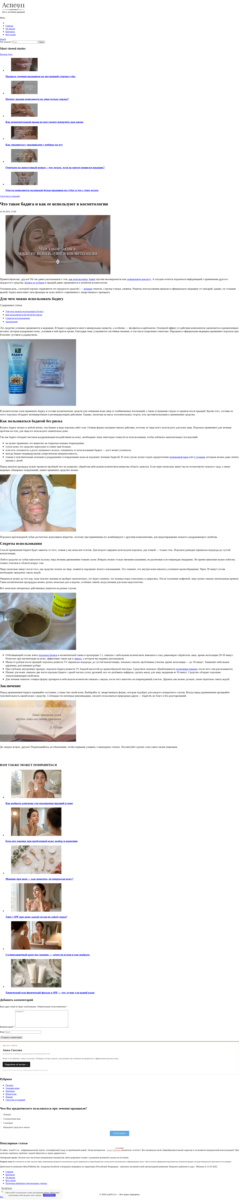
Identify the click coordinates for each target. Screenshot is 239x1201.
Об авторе (10, 28)
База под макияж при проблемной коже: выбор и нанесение (42, 841)
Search (3, 39)
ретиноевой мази (179, 457)
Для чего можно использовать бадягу (25, 311)
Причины (10, 1091)
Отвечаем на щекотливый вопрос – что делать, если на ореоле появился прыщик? (55, 167)
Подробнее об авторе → (16, 1064)
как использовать (78, 279)
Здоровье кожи (13, 1088)
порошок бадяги (48, 655)
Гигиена (9, 1085)
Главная (9, 25)
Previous (4, 54)
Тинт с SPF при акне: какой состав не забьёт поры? (36, 917)
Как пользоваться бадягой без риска (24, 314)
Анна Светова (113, 1150)
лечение (87, 288)
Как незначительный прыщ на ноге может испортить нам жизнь (44, 122)
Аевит (92, 279)
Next (10, 54)
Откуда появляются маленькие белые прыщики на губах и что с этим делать (52, 190)
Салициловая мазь (12, 1118)
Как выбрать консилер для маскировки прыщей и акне (39, 803)
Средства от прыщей (15, 1099)
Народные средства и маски (16, 1127)
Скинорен (8, 1122)
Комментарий (7, 1026)
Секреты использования (18, 318)
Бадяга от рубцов (34, 282)
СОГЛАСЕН (49, 1195)
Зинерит (7, 1114)
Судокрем (199, 457)
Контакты (10, 31)
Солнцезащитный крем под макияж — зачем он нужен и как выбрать (48, 954)
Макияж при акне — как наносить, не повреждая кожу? (39, 879)
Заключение (12, 321)
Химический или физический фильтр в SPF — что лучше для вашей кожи (50, 992)
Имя (2, 1031)
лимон (77, 658)
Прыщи (9, 1096)
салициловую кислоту (139, 279)
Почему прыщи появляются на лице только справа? (37, 99)
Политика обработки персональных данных (26, 1183)
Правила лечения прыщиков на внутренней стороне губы (40, 76)
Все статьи (11, 34)
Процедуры (11, 1093)
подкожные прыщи (186, 669)
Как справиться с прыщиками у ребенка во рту (34, 144)
